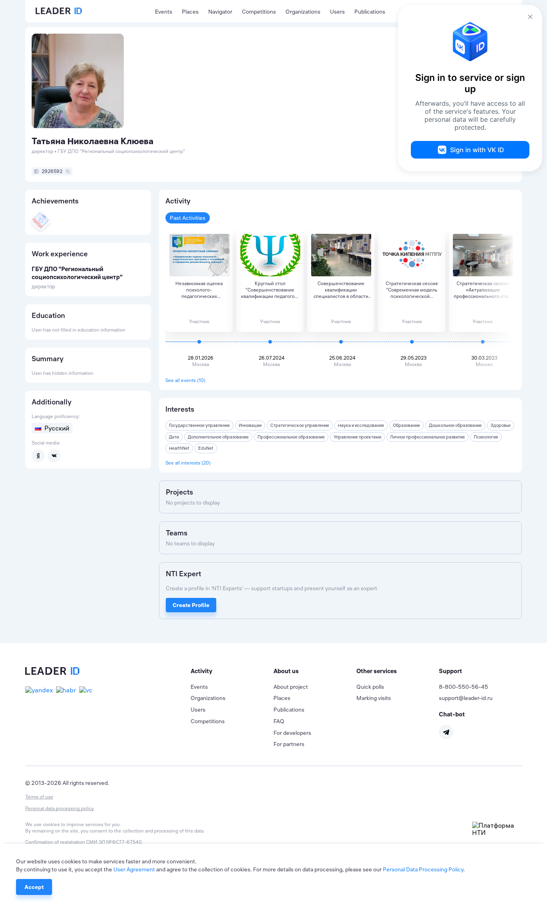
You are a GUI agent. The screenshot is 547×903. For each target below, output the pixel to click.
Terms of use (39, 797)
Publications (369, 11)
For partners (289, 744)
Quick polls (370, 686)
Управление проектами (357, 437)
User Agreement (134, 869)
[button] (232, 671)
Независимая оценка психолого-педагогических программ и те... (199, 290)
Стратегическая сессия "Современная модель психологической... (412, 289)
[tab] (232, 671)
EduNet (205, 448)
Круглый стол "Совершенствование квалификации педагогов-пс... (270, 290)
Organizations (303, 11)
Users (337, 11)
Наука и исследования (361, 425)
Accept (34, 887)
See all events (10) (185, 380)
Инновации (250, 425)
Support (450, 671)
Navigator (220, 11)
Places (190, 11)
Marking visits (373, 698)
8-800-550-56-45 (463, 686)
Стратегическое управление (299, 425)
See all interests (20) (188, 463)
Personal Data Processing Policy (423, 869)
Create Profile (191, 605)
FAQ (279, 721)
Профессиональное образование (291, 437)
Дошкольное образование (455, 425)
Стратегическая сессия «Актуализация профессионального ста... (482, 289)
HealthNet (179, 448)
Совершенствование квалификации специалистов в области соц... (341, 290)
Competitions (259, 11)
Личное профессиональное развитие (427, 437)
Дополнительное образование (218, 437)
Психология (486, 437)
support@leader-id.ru (466, 698)
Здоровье (501, 425)
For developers (292, 732)
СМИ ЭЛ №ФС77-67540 (114, 842)
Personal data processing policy (59, 808)
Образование (406, 425)
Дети (174, 437)
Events (163, 11)
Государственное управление (199, 425)
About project (291, 686)
